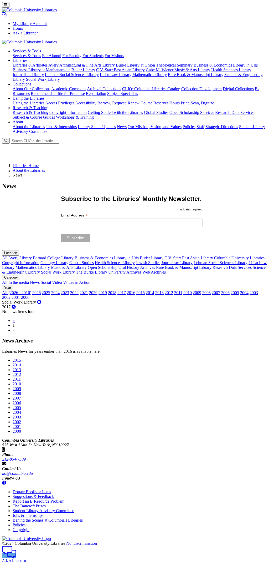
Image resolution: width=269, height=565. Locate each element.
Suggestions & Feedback (33, 496)
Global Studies (156, 112)
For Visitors (114, 55)
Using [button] (28, 98)
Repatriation (96, 93)
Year (7, 288)
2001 (16, 297)
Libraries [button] (20, 60)
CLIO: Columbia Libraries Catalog (151, 89)
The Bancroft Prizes (29, 506)
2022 (74, 292)
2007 (216, 292)
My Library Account (30, 23)
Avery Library (20, 258)
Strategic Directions (221, 126)
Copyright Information (68, 112)
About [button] (18, 122)
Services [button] (27, 51)
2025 (46, 292)
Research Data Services (234, 112)
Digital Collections (238, 89)
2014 (150, 292)
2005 (235, 292)
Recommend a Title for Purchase (58, 93)
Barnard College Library (53, 258)
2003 (254, 292)
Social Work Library (43, 79)
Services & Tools (27, 55)
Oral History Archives (136, 267)
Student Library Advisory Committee (43, 510)
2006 (225, 292)
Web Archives (154, 272)
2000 (25, 297)
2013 (159, 292)
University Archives (124, 272)
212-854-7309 (14, 459)
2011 (178, 292)
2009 (197, 292)
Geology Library (54, 262)
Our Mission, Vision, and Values (155, 126)
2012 (169, 292)
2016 (131, 292)
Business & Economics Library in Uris (226, 65)
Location (10, 253)
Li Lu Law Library (115, 74)
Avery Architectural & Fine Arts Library (81, 65)
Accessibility (85, 103)
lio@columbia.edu (17, 473)
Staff (200, 126)
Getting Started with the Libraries (115, 112)
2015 (140, 292)
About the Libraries (29, 126)
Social (46, 282)
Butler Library (83, 70)
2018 (112, 292)
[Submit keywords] (6, 141)
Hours (18, 28)
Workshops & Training (75, 117)
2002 (6, 297)
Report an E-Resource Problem (38, 501)
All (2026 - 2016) (16, 292)
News (122, 126)
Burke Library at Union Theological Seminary (154, 65)
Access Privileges (59, 103)
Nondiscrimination (81, 543)
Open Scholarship (102, 267)
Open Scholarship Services (191, 112)
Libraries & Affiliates (30, 65)
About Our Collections (31, 89)
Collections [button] (22, 84)
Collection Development (201, 89)
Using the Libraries (28, 103)
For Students (93, 55)
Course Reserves (154, 103)
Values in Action (76, 282)
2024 (55, 292)
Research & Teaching (30, 112)
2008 (206, 292)
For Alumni (51, 55)
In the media (18, 282)
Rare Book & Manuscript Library (195, 74)
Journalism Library (28, 74)
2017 (121, 292)
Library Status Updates (97, 126)
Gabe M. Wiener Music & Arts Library (178, 70)
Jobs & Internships (61, 126)
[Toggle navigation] (5, 5)
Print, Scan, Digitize (197, 103)
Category (11, 277)
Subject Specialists (122, 93)
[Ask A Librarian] (4, 14)
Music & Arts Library (69, 267)
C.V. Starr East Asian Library (120, 70)
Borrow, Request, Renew (118, 103)
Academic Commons (68, 89)
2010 (187, 292)
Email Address (74, 215)
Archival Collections (104, 89)
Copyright (21, 529)
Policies (189, 126)
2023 (65, 292)
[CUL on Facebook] (4, 483)
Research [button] (30, 107)
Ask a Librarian (26, 33)
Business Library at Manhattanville (41, 70)
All (4, 258)
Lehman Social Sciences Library (72, 74)
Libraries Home (26, 165)
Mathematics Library (149, 74)
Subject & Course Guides (34, 117)
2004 (244, 292)
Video (57, 282)
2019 (103, 292)
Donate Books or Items (32, 492)
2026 (36, 292)
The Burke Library (91, 272)
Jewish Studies (148, 262)
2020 (93, 292)
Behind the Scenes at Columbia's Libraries (48, 520)
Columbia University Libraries (239, 258)
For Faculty (71, 55)
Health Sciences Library (231, 70)
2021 (84, 292)
